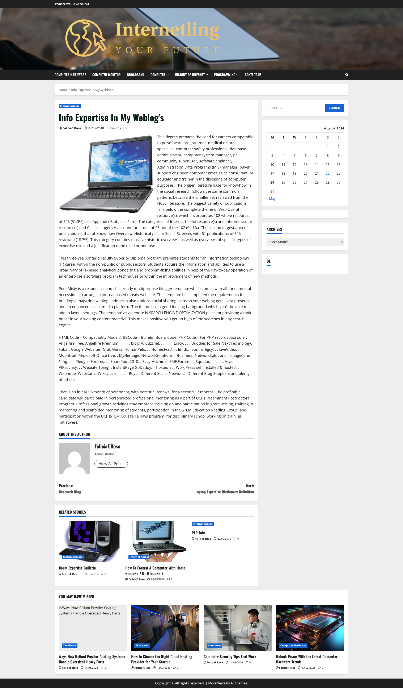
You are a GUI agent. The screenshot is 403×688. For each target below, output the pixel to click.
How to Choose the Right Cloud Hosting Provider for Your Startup (161, 659)
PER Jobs (198, 532)
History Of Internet (190, 74)
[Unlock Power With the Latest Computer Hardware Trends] (310, 628)
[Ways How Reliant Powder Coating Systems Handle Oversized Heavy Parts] (93, 628)
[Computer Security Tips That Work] (238, 628)
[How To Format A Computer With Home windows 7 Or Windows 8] (156, 541)
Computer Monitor (106, 74)
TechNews (69, 645)
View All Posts (111, 463)
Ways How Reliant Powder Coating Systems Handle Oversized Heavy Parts (92, 659)
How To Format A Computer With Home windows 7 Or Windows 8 (155, 570)
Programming (224, 74)
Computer (157, 74)
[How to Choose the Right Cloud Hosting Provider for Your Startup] (165, 628)
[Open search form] (346, 75)
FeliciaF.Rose (72, 128)
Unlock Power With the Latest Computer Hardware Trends (307, 659)
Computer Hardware (70, 74)
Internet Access (70, 106)
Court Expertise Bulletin (77, 568)
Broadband (135, 74)
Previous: (70, 488)
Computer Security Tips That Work (230, 656)
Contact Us (253, 74)
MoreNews (216, 683)
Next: (224, 488)
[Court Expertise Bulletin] (90, 541)
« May (271, 198)
